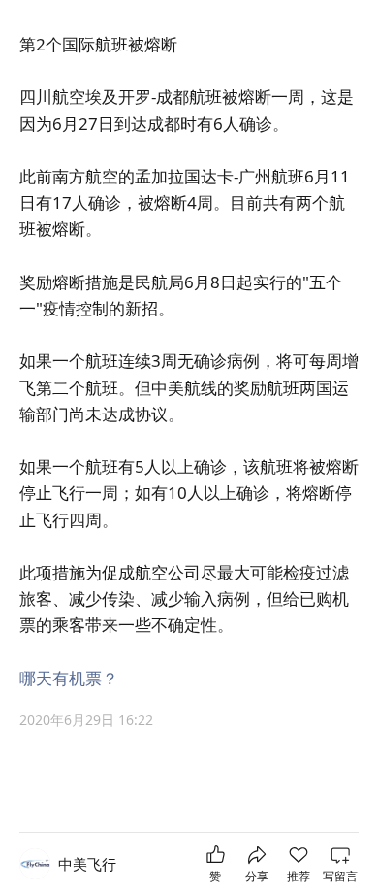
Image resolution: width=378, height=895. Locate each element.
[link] (87, 864)
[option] (189, 722)
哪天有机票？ (68, 678)
